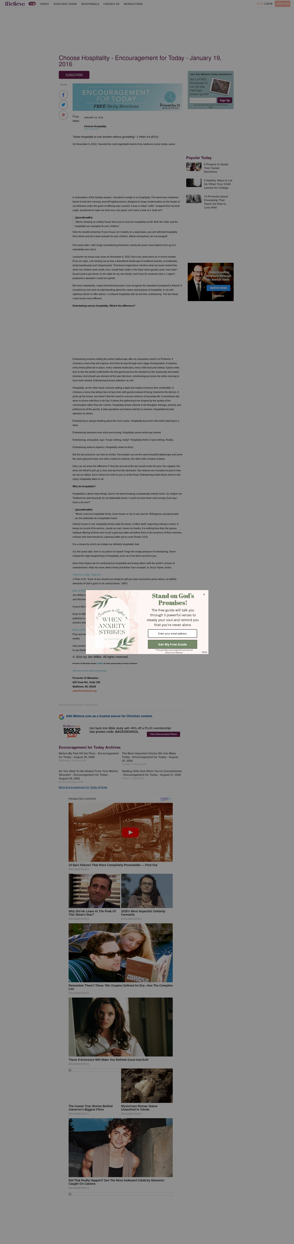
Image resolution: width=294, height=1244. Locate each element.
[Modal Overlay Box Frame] (147, 622)
